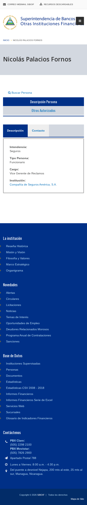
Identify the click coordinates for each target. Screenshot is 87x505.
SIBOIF (41, 495)
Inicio (6, 40)
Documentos (14, 375)
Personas (12, 369)
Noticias (11, 311)
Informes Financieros (19, 394)
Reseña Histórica (17, 246)
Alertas (10, 292)
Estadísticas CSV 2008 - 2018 (25, 387)
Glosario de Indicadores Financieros (29, 418)
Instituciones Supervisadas (23, 363)
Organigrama (14, 270)
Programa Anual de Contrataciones (28, 335)
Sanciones (12, 341)
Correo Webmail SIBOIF (20, 4)
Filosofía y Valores (18, 258)
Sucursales (13, 412)
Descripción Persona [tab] (43, 101)
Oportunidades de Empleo (23, 323)
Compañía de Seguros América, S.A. (33, 184)
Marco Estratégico (17, 264)
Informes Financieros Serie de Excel (29, 400)
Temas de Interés (17, 317)
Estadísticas (13, 381)
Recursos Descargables (58, 4)
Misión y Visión (15, 252)
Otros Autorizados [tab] (43, 110)
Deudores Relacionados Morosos (27, 329)
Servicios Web (15, 406)
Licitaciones (13, 305)
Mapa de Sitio (77, 499)
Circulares (12, 298)
